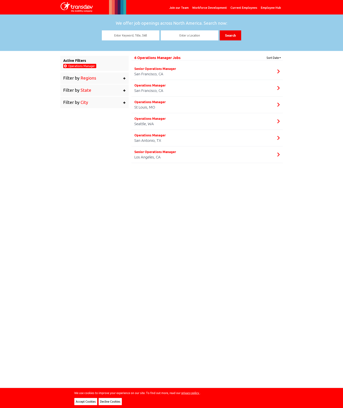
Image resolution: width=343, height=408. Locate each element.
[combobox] (130, 35)
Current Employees (243, 7)
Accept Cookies (86, 401)
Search (230, 35)
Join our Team (179, 7)
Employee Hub (271, 7)
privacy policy (190, 393)
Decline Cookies (110, 401)
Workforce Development (209, 7)
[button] (94, 78)
